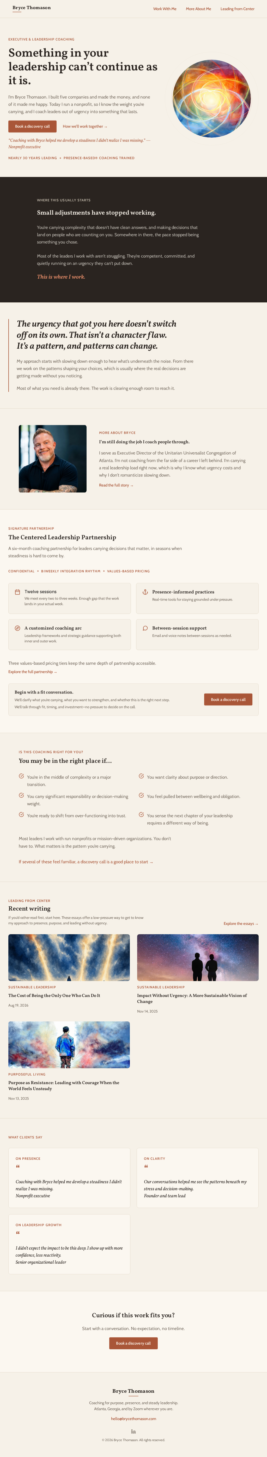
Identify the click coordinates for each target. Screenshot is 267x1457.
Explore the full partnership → (32, 672)
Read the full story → (116, 485)
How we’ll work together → (85, 126)
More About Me (198, 9)
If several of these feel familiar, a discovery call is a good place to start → (86, 861)
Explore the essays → (241, 923)
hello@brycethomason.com (133, 1418)
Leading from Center (237, 9)
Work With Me (165, 9)
